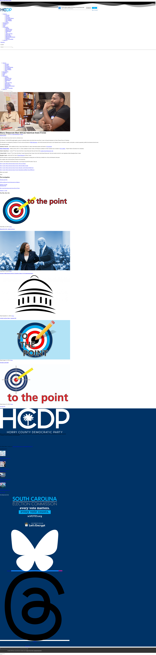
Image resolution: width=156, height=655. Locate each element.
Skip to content (3, 0)
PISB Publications (33, 142)
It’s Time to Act (2, 406)
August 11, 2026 (3, 460)
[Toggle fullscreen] (1, 653)
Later (88, 7)
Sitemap (27, 650)
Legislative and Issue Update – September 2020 (8, 318)
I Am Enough (49, 146)
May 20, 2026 (2, 481)
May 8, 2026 (2, 492)
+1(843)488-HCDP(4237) (27, 446)
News (22, 134)
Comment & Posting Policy (38, 650)
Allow (94, 7)
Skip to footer (8, 0)
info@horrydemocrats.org (17, 446)
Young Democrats (21, 155)
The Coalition (62, 148)
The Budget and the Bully (4, 362)
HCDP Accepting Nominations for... (5, 458)
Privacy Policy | (31, 650)
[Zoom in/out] (0, 653)
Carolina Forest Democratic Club (46, 150)
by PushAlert (95, 10)
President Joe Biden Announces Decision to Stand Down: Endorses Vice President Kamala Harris (16, 273)
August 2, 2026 (3, 471)
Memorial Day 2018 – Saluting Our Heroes (7, 229)
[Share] (2, 653)
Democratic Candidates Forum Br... (5, 479)
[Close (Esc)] (4, 653)
